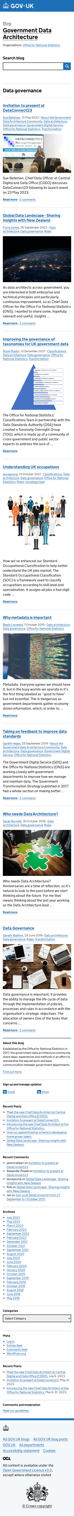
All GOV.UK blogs (16, 1439)
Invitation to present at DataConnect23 (24, 108)
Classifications (56, 351)
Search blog (13, 58)
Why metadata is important (27, 617)
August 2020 (15, 1254)
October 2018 (16, 1286)
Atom (45, 1092)
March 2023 (15, 1225)
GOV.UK (9, 1445)
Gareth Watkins (13, 935)
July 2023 (13, 1217)
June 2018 (13, 1294)
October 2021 (16, 1246)
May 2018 (13, 1298)
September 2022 (18, 1233)
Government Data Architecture (27, 33)
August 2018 (15, 1290)
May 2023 (13, 1221)
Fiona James (11, 227)
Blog (7, 23)
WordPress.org (16, 1353)
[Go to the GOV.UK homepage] (18, 5)
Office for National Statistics (41, 45)
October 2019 (16, 1274)
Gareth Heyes (11, 743)
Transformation (52, 129)
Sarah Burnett (12, 821)
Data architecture (55, 121)
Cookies (49, 1450)
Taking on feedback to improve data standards (35, 734)
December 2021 (17, 1241)
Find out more (12, 1072)
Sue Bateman (11, 117)
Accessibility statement (21, 1450)
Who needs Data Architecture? (30, 814)
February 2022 (17, 1237)
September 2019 (18, 1278)
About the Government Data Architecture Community (37, 119)
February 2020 (17, 1266)
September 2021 (18, 1250)
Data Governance (18, 928)
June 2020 (14, 1262)
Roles (47, 231)
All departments (31, 1445)
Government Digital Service (45, 125)
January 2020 (16, 1270)
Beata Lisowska (13, 625)
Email (11, 1092)
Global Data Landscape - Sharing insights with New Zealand (31, 218)
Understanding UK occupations (31, 466)
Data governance (14, 125)
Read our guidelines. (16, 1410)
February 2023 (17, 1229)
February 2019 (16, 1282)
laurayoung (10, 474)
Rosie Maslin (11, 351)
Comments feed (17, 1349)
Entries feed (14, 1345)
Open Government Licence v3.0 (27, 1470)
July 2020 (13, 1258)
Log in (11, 1341)
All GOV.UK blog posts (50, 1439)
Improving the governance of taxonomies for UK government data (35, 341)
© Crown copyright (37, 1506)
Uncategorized (35, 482)
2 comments (27, 199)
